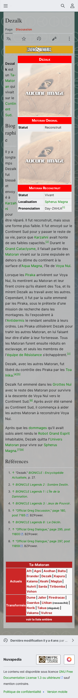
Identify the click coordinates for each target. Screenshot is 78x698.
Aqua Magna (31, 266)
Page (9, 29)
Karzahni (41, 237)
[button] (5, 6)
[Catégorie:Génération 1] (39, 49)
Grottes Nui (62, 384)
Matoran (12, 254)
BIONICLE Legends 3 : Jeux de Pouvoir (43, 503)
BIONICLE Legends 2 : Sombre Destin (42, 484)
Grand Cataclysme (20, 248)
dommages (38, 428)
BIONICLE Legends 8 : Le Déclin (38, 522)
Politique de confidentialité (22, 691)
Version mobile (57, 691)
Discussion (24, 29)
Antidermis (15, 320)
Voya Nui (63, 266)
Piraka (30, 275)
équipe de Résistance (24, 355)
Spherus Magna (56, 202)
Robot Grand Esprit (54, 433)
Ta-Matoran (10, 81)
